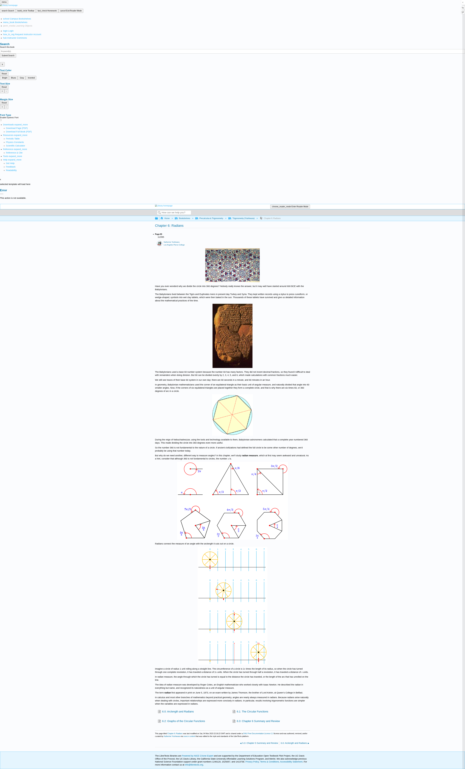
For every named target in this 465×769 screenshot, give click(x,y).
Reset (4, 74)
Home (167, 218)
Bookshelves (184, 218)
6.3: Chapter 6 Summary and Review (258, 721)
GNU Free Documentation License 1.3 (258, 733)
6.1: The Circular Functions (252, 711)
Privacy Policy (252, 762)
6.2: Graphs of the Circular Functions (183, 721)
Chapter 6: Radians (175, 733)
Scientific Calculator (15, 145)
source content (189, 736)
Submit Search (8, 56)
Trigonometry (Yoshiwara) (243, 218)
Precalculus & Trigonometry (211, 218)
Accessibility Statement (291, 762)
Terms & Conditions (269, 762)
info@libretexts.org (193, 765)
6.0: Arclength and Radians (178, 711)
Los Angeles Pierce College (174, 245)
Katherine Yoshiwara (171, 242)
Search (159, 213)
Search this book (7, 47)
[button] (11, 167)
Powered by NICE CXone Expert (198, 756)
